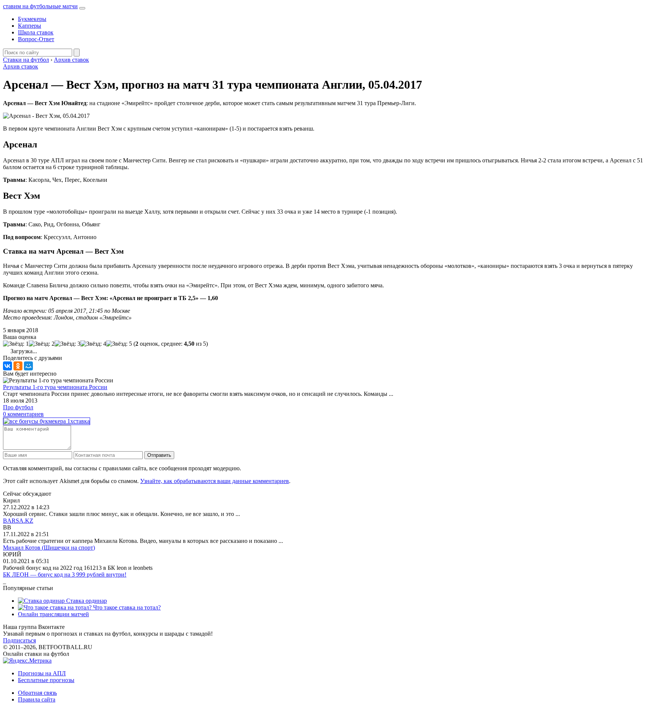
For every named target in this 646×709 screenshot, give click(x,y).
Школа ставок (35, 32)
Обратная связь (37, 693)
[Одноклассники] (17, 365)
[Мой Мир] (28, 365)
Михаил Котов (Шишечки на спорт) (49, 547)
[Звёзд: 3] (67, 343)
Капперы (29, 25)
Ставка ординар (86, 601)
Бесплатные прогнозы (46, 680)
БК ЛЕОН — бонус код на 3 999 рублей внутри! (64, 574)
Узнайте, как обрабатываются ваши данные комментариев (214, 481)
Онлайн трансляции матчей (53, 614)
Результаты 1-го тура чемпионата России (55, 387)
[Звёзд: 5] (119, 343)
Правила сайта (36, 699)
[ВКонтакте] (7, 365)
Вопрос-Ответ (36, 39)
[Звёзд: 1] (16, 343)
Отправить (159, 455)
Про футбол (18, 407)
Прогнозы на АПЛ (42, 673)
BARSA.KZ (18, 520)
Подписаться (19, 640)
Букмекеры (32, 19)
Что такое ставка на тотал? (126, 607)
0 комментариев (23, 414)
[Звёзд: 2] (42, 343)
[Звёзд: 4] (93, 343)
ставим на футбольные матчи (40, 6)
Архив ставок (20, 66)
